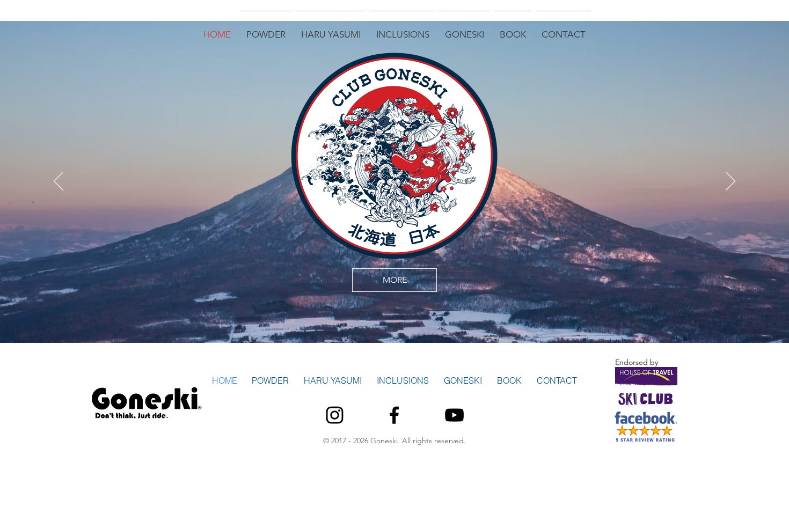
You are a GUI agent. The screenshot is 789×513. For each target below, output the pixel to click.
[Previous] (58, 182)
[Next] (730, 182)
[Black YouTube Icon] (454, 415)
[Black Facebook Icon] (394, 415)
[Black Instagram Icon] (334, 415)
